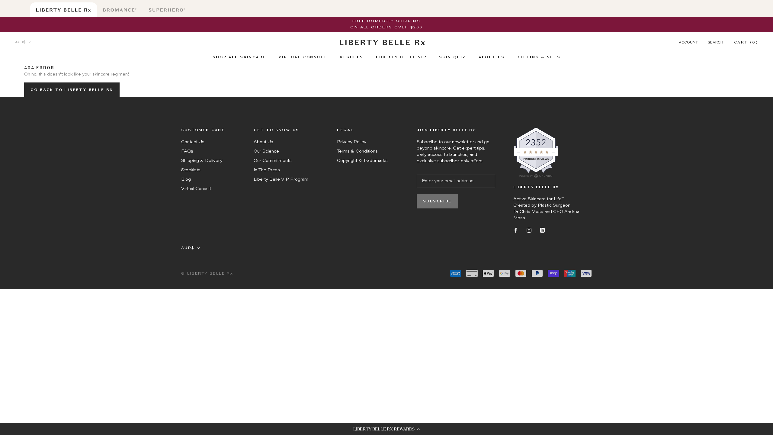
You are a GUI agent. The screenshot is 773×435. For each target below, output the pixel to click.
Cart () (746, 42)
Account (688, 42)
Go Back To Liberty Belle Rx (71, 90)
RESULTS (351, 58)
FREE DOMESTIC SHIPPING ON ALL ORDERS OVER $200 (386, 24)
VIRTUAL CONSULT (302, 58)
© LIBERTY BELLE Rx (207, 274)
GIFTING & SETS (539, 57)
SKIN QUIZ (452, 58)
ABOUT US (492, 57)
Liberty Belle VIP (401, 57)
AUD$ (20, 42)
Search (715, 42)
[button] (386, 429)
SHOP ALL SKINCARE (239, 58)
